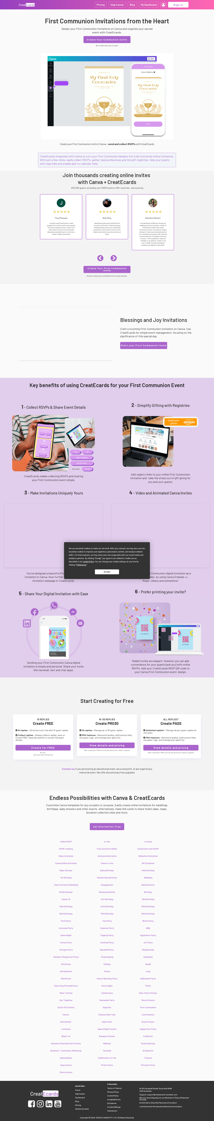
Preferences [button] (81, 565)
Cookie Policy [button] (88, 561)
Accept (107, 572)
